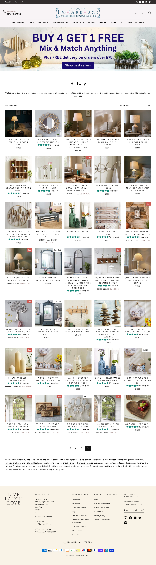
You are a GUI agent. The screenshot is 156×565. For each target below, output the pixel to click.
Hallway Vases (11, 469)
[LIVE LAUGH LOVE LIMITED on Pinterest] (125, 522)
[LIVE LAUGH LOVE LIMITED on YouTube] (135, 517)
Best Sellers (43, 22)
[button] (44, 145)
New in (31, 22)
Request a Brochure (79, 516)
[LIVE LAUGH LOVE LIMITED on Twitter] (139, 517)
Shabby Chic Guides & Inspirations (80, 521)
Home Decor (78, 22)
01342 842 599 (46, 517)
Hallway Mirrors (136, 460)
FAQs (96, 500)
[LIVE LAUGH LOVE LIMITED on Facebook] (130, 517)
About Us (8, 2)
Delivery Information (102, 504)
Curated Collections (60, 22)
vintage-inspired (85, 463)
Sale (130, 22)
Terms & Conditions (102, 520)
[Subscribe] (142, 510)
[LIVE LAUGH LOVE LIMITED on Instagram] (125, 517)
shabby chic (68, 463)
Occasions (140, 22)
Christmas (76, 500)
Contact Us (19, 2)
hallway (22, 460)
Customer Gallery (79, 508)
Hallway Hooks (32, 463)
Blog (73, 512)
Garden (113, 22)
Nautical (91, 22)
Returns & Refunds (101, 508)
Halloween (76, 504)
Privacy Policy (99, 516)
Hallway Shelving (13, 463)
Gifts (122, 22)
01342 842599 (14, 14)
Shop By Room (17, 22)
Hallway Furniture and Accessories (20, 466)
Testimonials (77, 530)
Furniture (102, 22)
